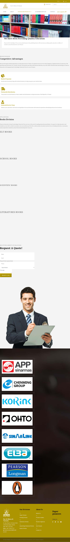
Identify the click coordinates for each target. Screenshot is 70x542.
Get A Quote (61, 11)
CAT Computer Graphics (38, 539)
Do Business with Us (40, 11)
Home (4, 11)
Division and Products (24, 11)
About (12, 11)
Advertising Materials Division (27, 526)
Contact (52, 11)
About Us (38, 513)
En (59, 1)
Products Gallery (40, 517)
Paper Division (23, 515)
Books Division (23, 528)
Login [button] (65, 1)
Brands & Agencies (40, 521)
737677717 (48, 4)
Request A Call (6, 275)
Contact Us (38, 530)
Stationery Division (24, 521)
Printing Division (23, 517)
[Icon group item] (52, 522)
